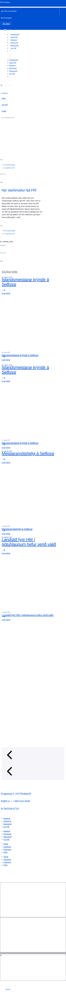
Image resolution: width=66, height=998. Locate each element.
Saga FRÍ (14, 37)
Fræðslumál (14, 34)
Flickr (5, 852)
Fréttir (4, 111)
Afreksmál (14, 43)
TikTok (5, 844)
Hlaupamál (14, 45)
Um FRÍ (13, 48)
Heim (4, 98)
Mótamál (13, 40)
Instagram (7, 849)
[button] (33, 755)
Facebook (7, 847)
